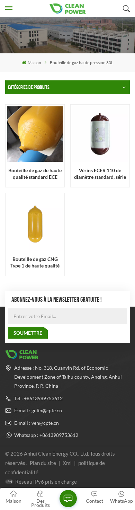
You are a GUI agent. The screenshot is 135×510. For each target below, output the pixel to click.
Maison (34, 62)
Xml (67, 463)
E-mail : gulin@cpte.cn (38, 410)
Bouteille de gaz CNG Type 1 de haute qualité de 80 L (35, 262)
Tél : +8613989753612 (38, 398)
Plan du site (43, 463)
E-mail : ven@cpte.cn (36, 423)
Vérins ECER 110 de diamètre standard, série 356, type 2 (100, 173)
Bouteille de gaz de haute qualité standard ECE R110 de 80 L (35, 173)
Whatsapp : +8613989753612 (46, 435)
